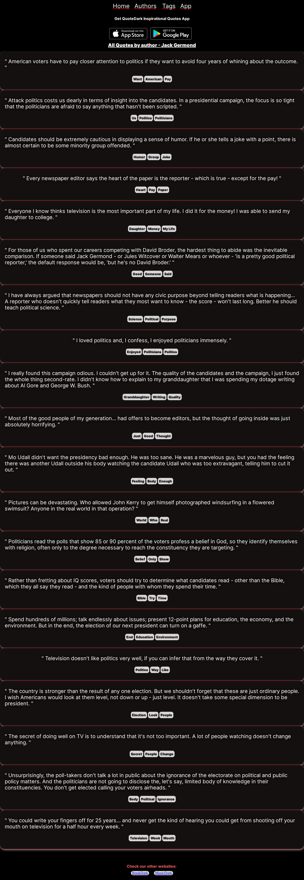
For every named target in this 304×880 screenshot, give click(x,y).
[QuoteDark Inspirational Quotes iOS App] (128, 33)
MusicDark (163, 873)
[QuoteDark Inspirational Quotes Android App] (171, 33)
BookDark (140, 873)
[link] (121, 6)
